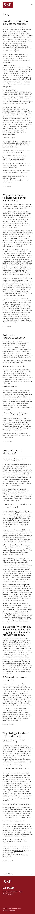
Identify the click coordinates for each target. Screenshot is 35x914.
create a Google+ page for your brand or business (17, 306)
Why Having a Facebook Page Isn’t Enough (16, 734)
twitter (20, 39)
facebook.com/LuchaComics (11, 759)
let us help (17, 720)
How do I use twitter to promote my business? (15, 22)
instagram (17, 476)
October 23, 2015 (7, 186)
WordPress (12, 910)
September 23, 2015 (8, 724)
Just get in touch (18, 851)
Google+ (13, 98)
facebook (9, 69)
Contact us (24, 435)
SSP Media (8, 887)
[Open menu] (31, 5)
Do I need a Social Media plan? (12, 452)
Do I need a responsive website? (14, 336)
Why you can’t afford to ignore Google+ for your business (14, 198)
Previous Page (8, 873)
